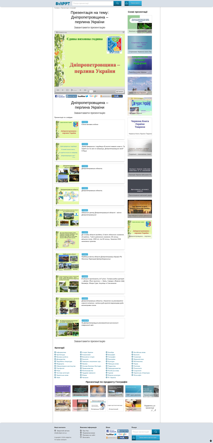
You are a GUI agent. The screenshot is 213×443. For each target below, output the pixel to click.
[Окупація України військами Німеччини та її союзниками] (140, 168)
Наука (136, 364)
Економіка (111, 359)
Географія (111, 357)
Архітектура (60, 355)
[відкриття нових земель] (63, 405)
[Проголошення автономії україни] (140, 188)
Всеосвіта (86, 437)
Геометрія (137, 357)
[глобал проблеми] (63, 391)
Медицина (60, 364)
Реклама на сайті (89, 435)
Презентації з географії (68, 8)
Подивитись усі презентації (149, 407)
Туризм (110, 373)
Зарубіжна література (64, 361)
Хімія (58, 377)
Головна (57, 8)
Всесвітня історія (88, 357)
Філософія (137, 375)
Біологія (136, 355)
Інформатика (61, 352)
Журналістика (139, 359)
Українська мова (62, 375)
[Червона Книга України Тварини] (140, 127)
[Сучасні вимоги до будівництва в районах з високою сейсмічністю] (151, 391)
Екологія (85, 359)
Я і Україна (112, 377)
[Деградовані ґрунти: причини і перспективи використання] (80, 391)
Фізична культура (114, 375)
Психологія (138, 368)
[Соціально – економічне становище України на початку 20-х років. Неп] (140, 147)
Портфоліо (60, 368)
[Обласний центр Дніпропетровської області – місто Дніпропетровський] (67, 218)
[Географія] (80, 405)
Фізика (84, 375)
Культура (111, 361)
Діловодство (60, 359)
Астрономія (86, 355)
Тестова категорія (62, 373)
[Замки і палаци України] (140, 86)
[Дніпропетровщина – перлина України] (140, 229)
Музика (84, 364)
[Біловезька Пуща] (98, 405)
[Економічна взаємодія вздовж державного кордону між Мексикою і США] (98, 391)
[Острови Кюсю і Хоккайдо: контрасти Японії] (115, 391)
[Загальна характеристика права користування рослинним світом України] (140, 24)
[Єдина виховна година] (67, 129)
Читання (85, 377)
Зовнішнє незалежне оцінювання (92, 361)
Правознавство (87, 368)
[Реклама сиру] (133, 405)
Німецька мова (113, 364)
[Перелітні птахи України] (140, 65)
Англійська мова (139, 352)
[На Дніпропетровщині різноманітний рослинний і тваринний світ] (67, 328)
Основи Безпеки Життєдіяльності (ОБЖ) (92, 366)
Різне (58, 371)
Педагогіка (112, 366)
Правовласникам (89, 433)
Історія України (87, 352)
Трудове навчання (88, 373)
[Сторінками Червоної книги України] (140, 45)
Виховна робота (62, 357)
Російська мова (113, 371)
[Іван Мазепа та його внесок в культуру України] (140, 209)
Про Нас (86, 431)
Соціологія (137, 371)
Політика (137, 366)
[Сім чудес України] (140, 106)
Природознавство (114, 368)
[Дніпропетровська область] (67, 173)
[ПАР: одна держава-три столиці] (133, 391)
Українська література (142, 373)
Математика (138, 361)
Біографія (111, 355)
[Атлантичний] (115, 405)
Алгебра (111, 352)
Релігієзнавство (87, 371)
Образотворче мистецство (66, 366)
